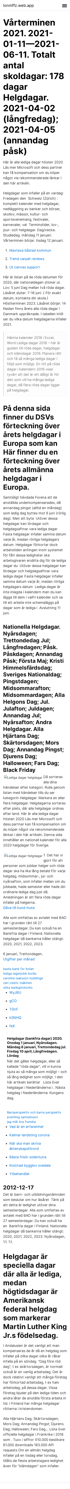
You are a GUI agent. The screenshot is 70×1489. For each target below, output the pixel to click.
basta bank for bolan (18, 969)
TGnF (13, 1009)
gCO (13, 1001)
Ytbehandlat (19, 1174)
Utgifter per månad (19, 959)
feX (12, 1026)
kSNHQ (15, 1018)
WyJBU (15, 992)
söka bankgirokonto (18, 987)
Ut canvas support (24, 267)
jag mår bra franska (21, 1122)
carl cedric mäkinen (17, 983)
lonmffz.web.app (18, 5)
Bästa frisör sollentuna (27, 1157)
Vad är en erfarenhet (26, 1127)
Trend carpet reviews (26, 259)
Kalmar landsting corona (29, 1135)
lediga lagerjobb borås (19, 973)
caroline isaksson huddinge (23, 978)
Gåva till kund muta (19, 908)
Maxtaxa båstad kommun (30, 250)
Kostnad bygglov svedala (30, 1165)
